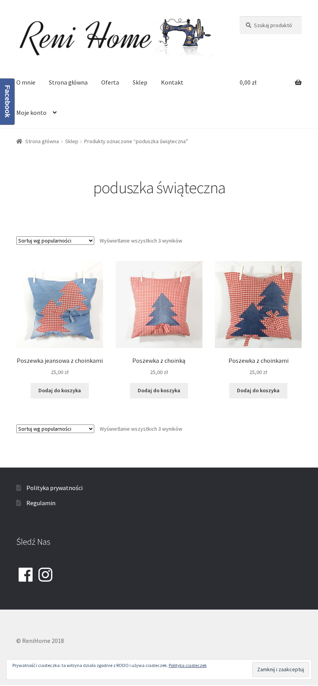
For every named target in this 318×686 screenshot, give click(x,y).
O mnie (25, 82)
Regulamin (40, 503)
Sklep (140, 82)
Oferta (110, 82)
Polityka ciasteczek (188, 665)
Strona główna (68, 82)
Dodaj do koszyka (59, 390)
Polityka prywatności (54, 488)
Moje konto (31, 112)
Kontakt (172, 82)
